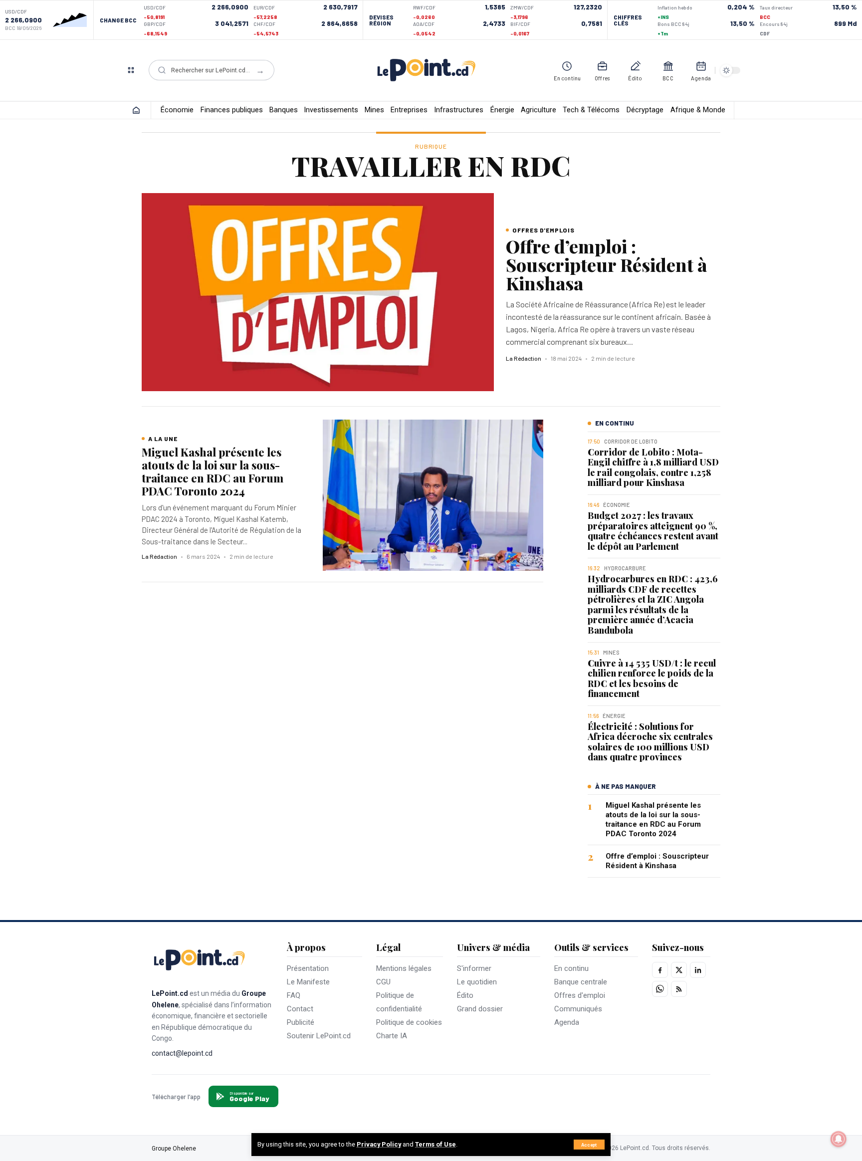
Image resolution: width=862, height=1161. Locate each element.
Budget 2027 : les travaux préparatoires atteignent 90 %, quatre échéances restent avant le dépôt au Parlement (653, 530)
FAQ (293, 995)
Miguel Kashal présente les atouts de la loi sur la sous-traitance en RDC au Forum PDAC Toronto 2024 (212, 471)
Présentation (308, 968)
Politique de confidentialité (399, 1002)
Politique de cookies (409, 1022)
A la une (163, 439)
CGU (383, 981)
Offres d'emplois (543, 230)
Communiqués (578, 1008)
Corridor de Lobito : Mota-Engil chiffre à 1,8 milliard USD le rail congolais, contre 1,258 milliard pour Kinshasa (653, 467)
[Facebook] (660, 970)
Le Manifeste (308, 981)
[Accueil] (136, 110)
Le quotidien (477, 981)
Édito (465, 995)
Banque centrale (580, 981)
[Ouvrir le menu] (131, 70)
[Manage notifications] (839, 1139)
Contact (300, 1008)
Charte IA (391, 1035)
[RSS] (679, 989)
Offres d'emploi (579, 995)
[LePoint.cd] (426, 70)
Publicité (300, 1022)
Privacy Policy (379, 1144)
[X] (679, 970)
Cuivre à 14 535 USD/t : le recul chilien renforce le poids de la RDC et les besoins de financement (652, 678)
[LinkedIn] (698, 970)
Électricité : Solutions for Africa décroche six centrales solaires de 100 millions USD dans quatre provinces (650, 741)
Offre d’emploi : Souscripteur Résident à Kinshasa (606, 264)
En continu (571, 968)
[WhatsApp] (660, 989)
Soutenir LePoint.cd (319, 1035)
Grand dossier (480, 1008)
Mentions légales (403, 968)
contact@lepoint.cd (182, 1053)
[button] (589, 1145)
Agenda (566, 1022)
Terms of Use (435, 1144)
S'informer (474, 968)
